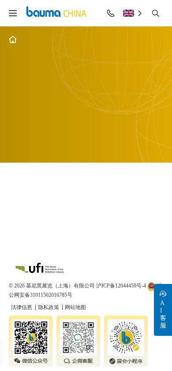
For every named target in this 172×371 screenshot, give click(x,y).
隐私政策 (49, 307)
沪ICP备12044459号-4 (121, 286)
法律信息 (22, 307)
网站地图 (75, 307)
